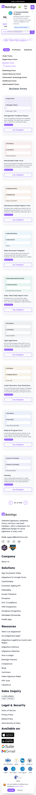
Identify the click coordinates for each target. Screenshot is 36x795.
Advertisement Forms (10, 84)
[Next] (25, 502)
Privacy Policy (7, 715)
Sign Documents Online (11, 573)
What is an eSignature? (11, 632)
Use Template (18, 130)
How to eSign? (8, 655)
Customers (6, 672)
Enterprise (6, 598)
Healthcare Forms (9, 81)
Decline (20, 790)
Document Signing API (11, 586)
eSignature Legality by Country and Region (16, 641)
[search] (32, 31)
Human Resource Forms (11, 74)
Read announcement (21, 27)
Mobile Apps (7, 619)
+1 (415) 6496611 (8, 696)
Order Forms (7, 56)
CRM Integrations (9, 607)
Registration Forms (9, 59)
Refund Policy (7, 719)
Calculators (6, 685)
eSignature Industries (11, 651)
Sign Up (25, 7)
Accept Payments (9, 594)
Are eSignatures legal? (11, 636)
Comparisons (7, 664)
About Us (5, 562)
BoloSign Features (9, 659)
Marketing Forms (9, 70)
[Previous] (10, 502)
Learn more (19, 786)
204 (20, 503)
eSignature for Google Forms (14, 577)
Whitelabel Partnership (11, 615)
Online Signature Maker (11, 676)
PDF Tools (6, 681)
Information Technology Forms (14, 77)
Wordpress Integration (11, 611)
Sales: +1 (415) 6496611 (18, 1)
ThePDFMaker (7, 581)
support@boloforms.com (17, 537)
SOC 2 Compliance (9, 602)
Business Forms (8, 63)
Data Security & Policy (11, 723)
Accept (11, 790)
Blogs (4, 668)
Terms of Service (9, 710)
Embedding (6, 590)
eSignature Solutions (10, 647)
